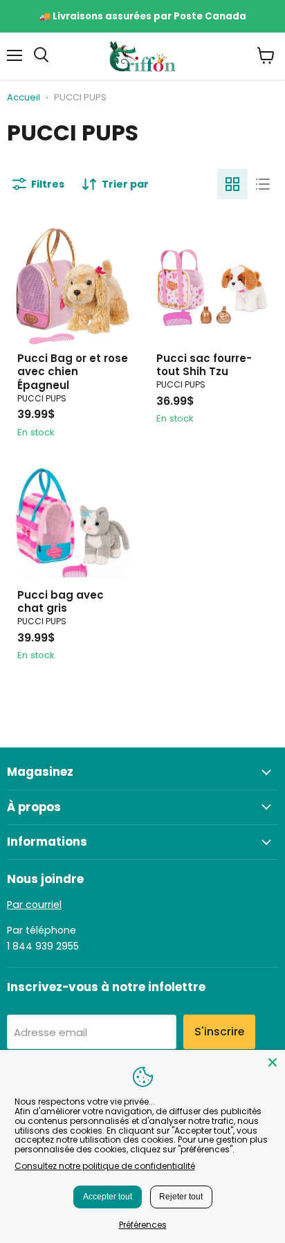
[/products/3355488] (73, 286)
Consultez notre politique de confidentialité (105, 1166)
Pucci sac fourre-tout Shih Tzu (204, 365)
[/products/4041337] (212, 286)
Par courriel (34, 904)
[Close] (272, 1062)
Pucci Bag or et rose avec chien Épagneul (72, 371)
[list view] (263, 184)
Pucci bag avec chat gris (60, 602)
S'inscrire (219, 1032)
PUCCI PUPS (41, 398)
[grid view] (232, 184)
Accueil (23, 98)
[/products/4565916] (73, 522)
